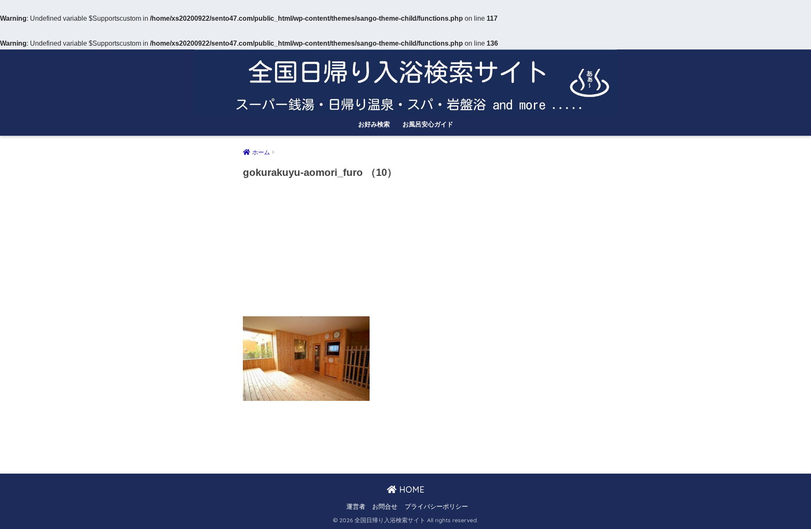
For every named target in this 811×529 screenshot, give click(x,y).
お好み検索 (374, 124)
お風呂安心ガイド (428, 124)
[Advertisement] (405, 250)
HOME (411, 489)
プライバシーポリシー (436, 506)
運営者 (355, 506)
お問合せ (384, 506)
